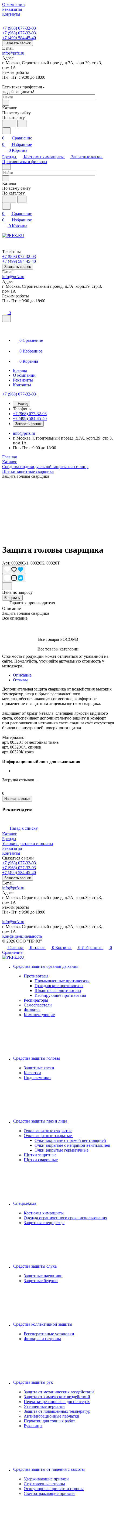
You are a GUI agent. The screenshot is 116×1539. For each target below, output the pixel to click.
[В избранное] (13, 570)
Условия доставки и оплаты (27, 843)
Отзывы (20, 680)
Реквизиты (12, 848)
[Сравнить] (13, 578)
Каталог (9, 834)
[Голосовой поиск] (9, 123)
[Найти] (21, 123)
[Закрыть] (6, 318)
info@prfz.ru (13, 53)
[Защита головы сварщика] (58, 509)
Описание (22, 675)
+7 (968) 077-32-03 (19, 28)
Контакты (11, 853)
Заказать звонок (17, 43)
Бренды (9, 838)
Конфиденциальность (22, 936)
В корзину (12, 598)
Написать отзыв (17, 799)
